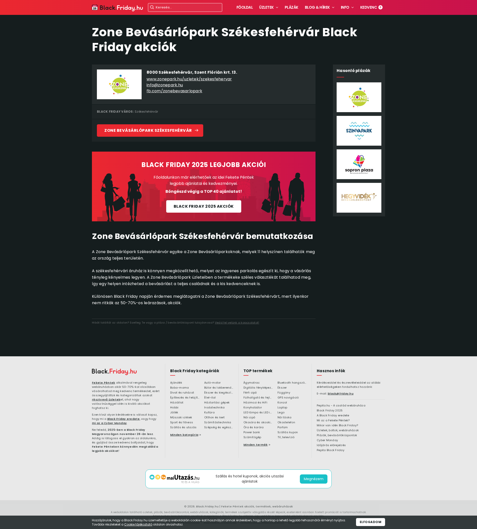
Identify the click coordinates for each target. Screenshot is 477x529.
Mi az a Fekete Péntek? (333, 420)
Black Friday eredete (123, 419)
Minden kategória (184, 435)
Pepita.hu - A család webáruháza (341, 405)
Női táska (284, 417)
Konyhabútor (252, 407)
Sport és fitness (181, 422)
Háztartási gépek (217, 402)
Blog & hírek (317, 7)
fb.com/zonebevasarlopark (174, 91)
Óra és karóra (253, 427)
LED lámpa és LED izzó (258, 412)
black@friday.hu (341, 394)
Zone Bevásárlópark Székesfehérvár (148, 130)
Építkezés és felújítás (184, 397)
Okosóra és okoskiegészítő (258, 422)
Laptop (282, 407)
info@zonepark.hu (165, 85)
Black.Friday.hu (207, 506)
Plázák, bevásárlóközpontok (337, 435)
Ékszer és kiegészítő (218, 393)
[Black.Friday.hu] (114, 372)
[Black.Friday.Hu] (117, 8)
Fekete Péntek (103, 383)
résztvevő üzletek (106, 399)
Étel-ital (210, 397)
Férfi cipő (250, 393)
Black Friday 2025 (330, 410)
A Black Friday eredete (333, 415)
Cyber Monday (327, 440)
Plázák (291, 7)
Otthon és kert (214, 417)
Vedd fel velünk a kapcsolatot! (237, 323)
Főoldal (245, 7)
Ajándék (176, 383)
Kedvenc (371, 7)
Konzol (282, 402)
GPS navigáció (288, 397)
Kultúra (209, 412)
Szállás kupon (288, 432)
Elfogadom (371, 522)
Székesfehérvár (146, 111)
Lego (281, 412)
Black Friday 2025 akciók (204, 206)
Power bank (251, 432)
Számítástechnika (217, 422)
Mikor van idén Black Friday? (337, 425)
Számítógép (252, 437)
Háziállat (176, 402)
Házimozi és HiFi (255, 402)
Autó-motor (212, 383)
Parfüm (283, 427)
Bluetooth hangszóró (292, 383)
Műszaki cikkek (181, 417)
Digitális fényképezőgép (258, 388)
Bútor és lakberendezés (218, 388)
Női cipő (249, 417)
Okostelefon (286, 422)
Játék (174, 412)
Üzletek (266, 7)
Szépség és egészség (218, 427)
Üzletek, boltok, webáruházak (338, 430)
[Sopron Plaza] (359, 164)
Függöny (284, 393)
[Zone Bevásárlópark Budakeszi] (359, 97)
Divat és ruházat (182, 393)
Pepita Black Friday (330, 450)
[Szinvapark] (359, 131)
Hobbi (174, 407)
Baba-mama (179, 388)
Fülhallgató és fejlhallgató (258, 397)
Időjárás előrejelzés (331, 445)
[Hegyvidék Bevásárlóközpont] (359, 198)
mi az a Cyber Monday (109, 423)
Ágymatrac (251, 383)
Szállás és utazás (183, 427)
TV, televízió (286, 437)
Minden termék (255, 445)
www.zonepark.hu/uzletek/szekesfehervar (189, 79)
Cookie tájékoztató (138, 524)
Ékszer (282, 388)
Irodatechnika (214, 407)
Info (345, 7)
